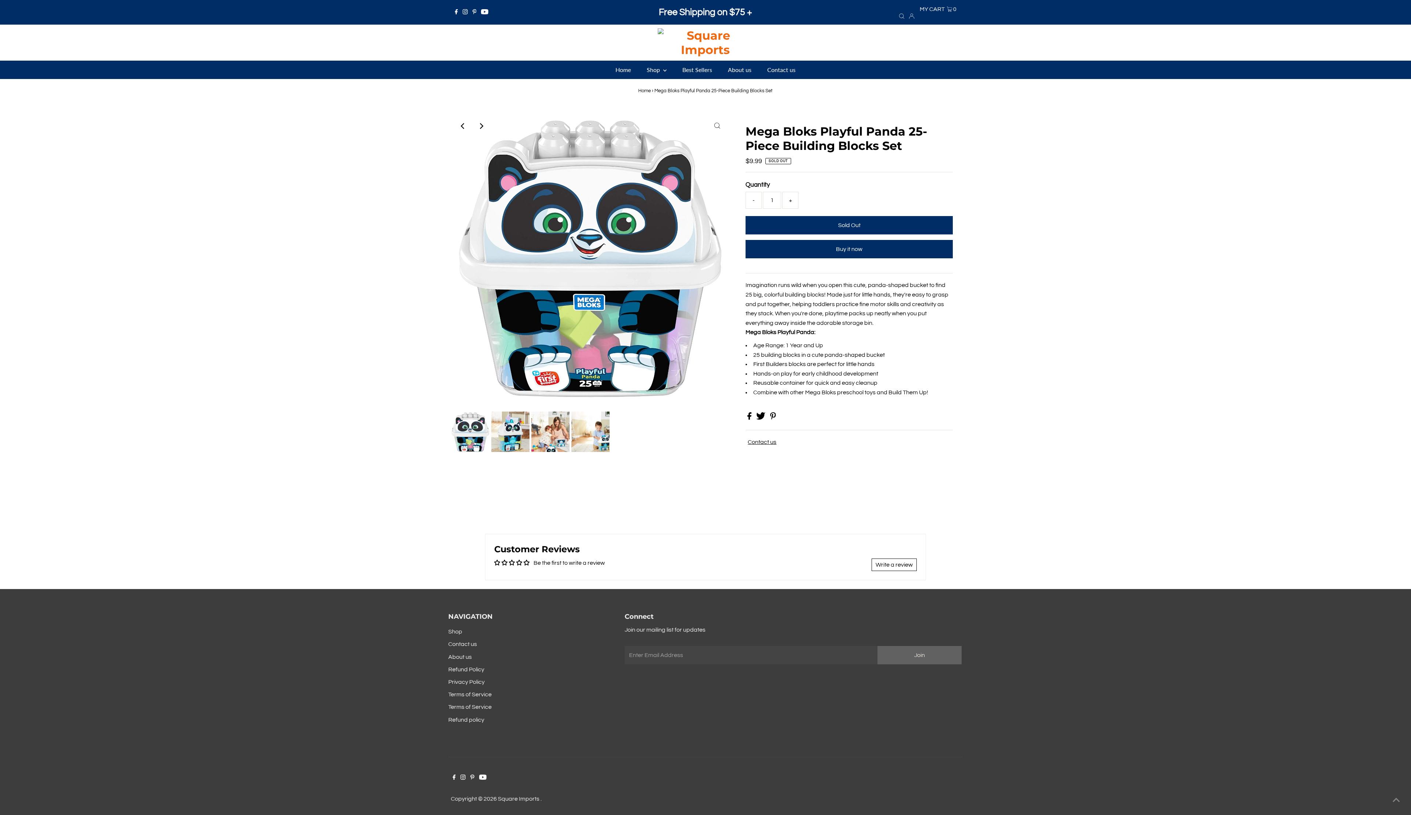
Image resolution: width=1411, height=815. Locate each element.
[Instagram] (465, 12)
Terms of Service (470, 694)
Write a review (894, 565)
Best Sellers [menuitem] (697, 69)
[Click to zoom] (717, 126)
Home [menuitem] (623, 69)
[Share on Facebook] (750, 418)
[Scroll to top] (1396, 800)
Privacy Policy (466, 682)
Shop (455, 632)
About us (460, 657)
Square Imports (519, 799)
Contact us (762, 442)
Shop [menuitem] (654, 69)
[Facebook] (456, 12)
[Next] (481, 126)
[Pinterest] (474, 12)
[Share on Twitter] (761, 418)
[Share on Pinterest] (773, 418)
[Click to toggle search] (901, 16)
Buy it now (849, 249)
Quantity (758, 185)
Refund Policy (466, 669)
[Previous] (463, 126)
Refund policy (466, 720)
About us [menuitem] (739, 69)
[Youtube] (484, 12)
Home (644, 90)
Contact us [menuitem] (781, 69)
